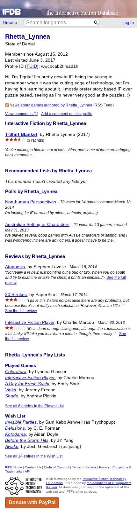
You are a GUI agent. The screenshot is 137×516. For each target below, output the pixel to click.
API (27, 471)
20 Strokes (16, 294)
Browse (10, 22)
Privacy (104, 467)
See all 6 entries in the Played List (34, 406)
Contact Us (33, 467)
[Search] (96, 22)
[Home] (68, 9)
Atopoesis (15, 266)
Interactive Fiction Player (29, 322)
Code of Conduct (56, 467)
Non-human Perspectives (30, 201)
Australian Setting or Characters (37, 224)
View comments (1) (21, 114)
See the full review (21, 311)
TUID (31, 66)
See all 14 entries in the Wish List (33, 456)
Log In (128, 22)
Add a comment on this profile (66, 114)
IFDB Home (13, 467)
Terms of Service (84, 467)
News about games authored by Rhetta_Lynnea (51, 105)
